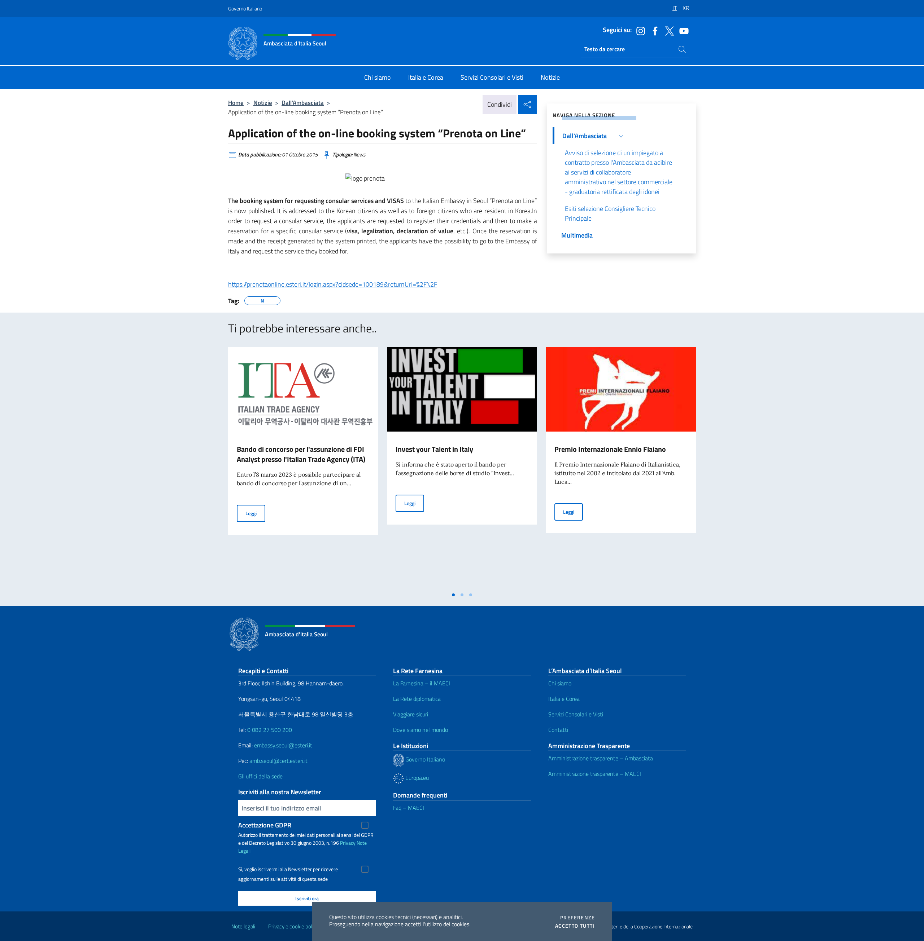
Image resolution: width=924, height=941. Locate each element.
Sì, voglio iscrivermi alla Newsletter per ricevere (288, 869)
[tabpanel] (303, 467)
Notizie (262, 102)
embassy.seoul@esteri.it (283, 745)
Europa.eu (416, 777)
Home (236, 102)
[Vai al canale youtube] (682, 30)
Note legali (243, 926)
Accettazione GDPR (264, 825)
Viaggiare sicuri (410, 714)
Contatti (558, 729)
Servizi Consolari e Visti (575, 714)
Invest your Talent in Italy (434, 449)
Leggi (255, 513)
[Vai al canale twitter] (668, 30)
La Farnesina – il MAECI (421, 683)
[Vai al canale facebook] (653, 30)
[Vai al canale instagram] (639, 30)
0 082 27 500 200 (269, 729)
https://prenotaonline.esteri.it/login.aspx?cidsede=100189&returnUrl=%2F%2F (332, 284)
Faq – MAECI (408, 807)
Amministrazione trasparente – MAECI (594, 773)
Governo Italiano (245, 8)
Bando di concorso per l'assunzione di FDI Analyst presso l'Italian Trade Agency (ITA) (301, 454)
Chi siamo (559, 683)
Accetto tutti (575, 925)
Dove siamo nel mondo (420, 729)
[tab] (453, 594)
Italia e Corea (564, 698)
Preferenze (577, 917)
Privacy (348, 843)
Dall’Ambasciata (303, 102)
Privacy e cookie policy (293, 926)
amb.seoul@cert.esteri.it (278, 760)
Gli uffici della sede (260, 776)
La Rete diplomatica (417, 698)
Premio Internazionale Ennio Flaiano (610, 449)
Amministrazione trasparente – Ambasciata (600, 758)
